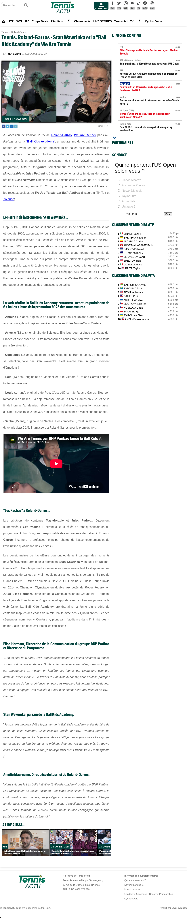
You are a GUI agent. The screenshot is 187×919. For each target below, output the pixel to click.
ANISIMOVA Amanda (137, 319)
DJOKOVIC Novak (134, 249)
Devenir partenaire (134, 885)
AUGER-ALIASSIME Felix (138, 245)
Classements (82, 21)
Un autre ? (128, 206)
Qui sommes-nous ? (135, 880)
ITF (27, 21)
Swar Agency (179, 908)
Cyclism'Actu (153, 21)
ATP (11, 21)
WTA (19, 21)
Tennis (4, 32)
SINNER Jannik (132, 233)
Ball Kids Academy (40, 141)
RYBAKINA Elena (133, 288)
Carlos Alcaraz (131, 180)
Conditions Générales (135, 894)
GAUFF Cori (131, 296)
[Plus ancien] (114, 138)
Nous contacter (132, 889)
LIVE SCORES (102, 21)
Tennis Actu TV (123, 21)
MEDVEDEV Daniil (134, 256)
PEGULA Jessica (133, 292)
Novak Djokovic (132, 190)
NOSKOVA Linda (133, 307)
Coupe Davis (40, 21)
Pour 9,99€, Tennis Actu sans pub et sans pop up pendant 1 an (150, 127)
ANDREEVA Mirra (133, 300)
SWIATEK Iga (131, 311)
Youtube (8, 199)
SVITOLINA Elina (133, 315)
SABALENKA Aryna (135, 284)
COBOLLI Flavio (133, 264)
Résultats (57, 21)
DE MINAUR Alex (133, 253)
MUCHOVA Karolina (135, 303)
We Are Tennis (85, 135)
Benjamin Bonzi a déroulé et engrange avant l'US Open (150, 62)
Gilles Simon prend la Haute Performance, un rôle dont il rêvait (150, 50)
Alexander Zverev (133, 185)
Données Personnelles (161, 894)
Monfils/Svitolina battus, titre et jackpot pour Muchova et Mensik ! (150, 114)
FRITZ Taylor (132, 268)
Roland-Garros (18, 32)
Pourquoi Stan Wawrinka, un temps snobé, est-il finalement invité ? (150, 87)
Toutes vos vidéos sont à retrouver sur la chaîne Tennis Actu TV (150, 100)
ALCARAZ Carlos (133, 241)
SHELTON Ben (132, 260)
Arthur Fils (128, 201)
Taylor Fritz (129, 196)
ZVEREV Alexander (135, 237)
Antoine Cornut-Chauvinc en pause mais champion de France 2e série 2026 (150, 73)
